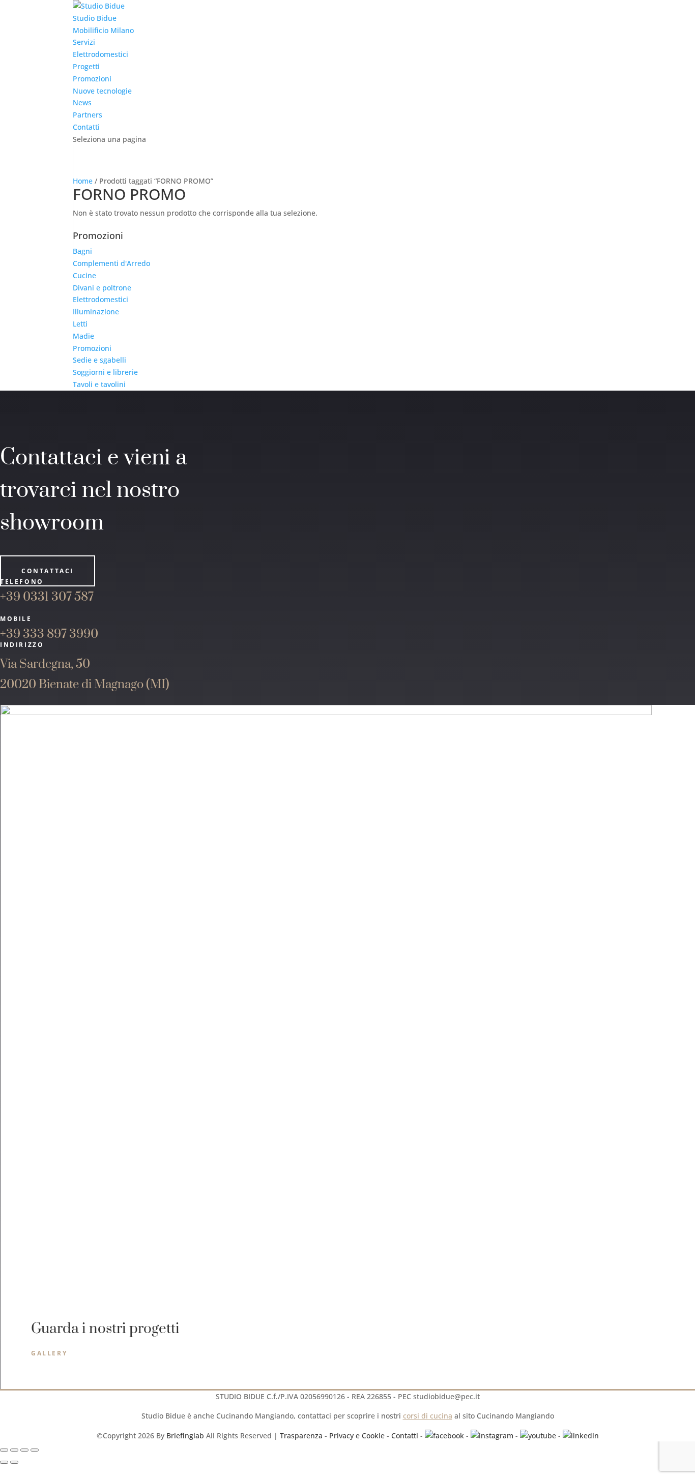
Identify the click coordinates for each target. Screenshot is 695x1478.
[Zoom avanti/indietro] (4, 1450)
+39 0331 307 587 (47, 597)
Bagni (82, 251)
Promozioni (92, 78)
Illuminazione (96, 311)
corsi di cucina (427, 1416)
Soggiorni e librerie (105, 372)
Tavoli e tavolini (99, 384)
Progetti (86, 66)
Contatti (86, 127)
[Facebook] (444, 1435)
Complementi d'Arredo (111, 263)
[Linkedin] (581, 1435)
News (82, 102)
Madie (83, 336)
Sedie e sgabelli (99, 360)
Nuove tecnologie (102, 91)
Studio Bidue (95, 18)
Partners (87, 115)
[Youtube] (538, 1435)
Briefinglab (185, 1435)
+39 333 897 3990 (49, 634)
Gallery (49, 1352)
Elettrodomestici (100, 54)
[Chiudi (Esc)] (35, 1450)
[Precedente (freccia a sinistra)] (4, 1462)
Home (83, 181)
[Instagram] (492, 1435)
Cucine (84, 275)
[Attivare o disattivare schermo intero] (14, 1450)
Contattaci (47, 571)
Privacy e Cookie (357, 1435)
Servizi (84, 42)
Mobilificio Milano (103, 30)
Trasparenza (301, 1435)
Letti (80, 324)
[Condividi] (24, 1450)
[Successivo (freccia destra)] (14, 1462)
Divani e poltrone (102, 287)
